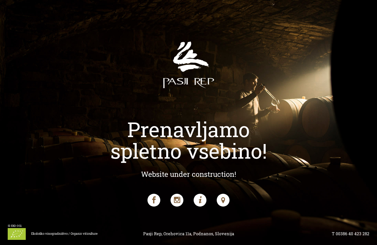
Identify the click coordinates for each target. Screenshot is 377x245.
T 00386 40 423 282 (350, 233)
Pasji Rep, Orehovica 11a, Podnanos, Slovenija (188, 233)
